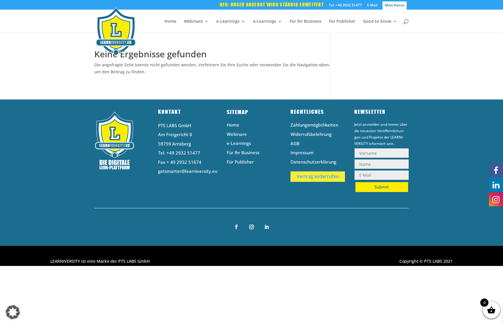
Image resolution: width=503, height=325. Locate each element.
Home (170, 21)
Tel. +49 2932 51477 (345, 5)
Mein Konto (394, 5)
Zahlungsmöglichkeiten (314, 125)
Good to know (377, 21)
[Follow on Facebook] (236, 227)
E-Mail (372, 5)
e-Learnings (228, 21)
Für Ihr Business (305, 21)
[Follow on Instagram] (251, 227)
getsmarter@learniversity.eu (187, 171)
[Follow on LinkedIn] (266, 227)
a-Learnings (264, 21)
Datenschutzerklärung (313, 162)
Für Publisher (342, 21)
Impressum (302, 152)
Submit (381, 187)
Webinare (193, 21)
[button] (13, 312)
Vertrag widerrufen (318, 176)
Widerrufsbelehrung (311, 134)
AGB (295, 143)
